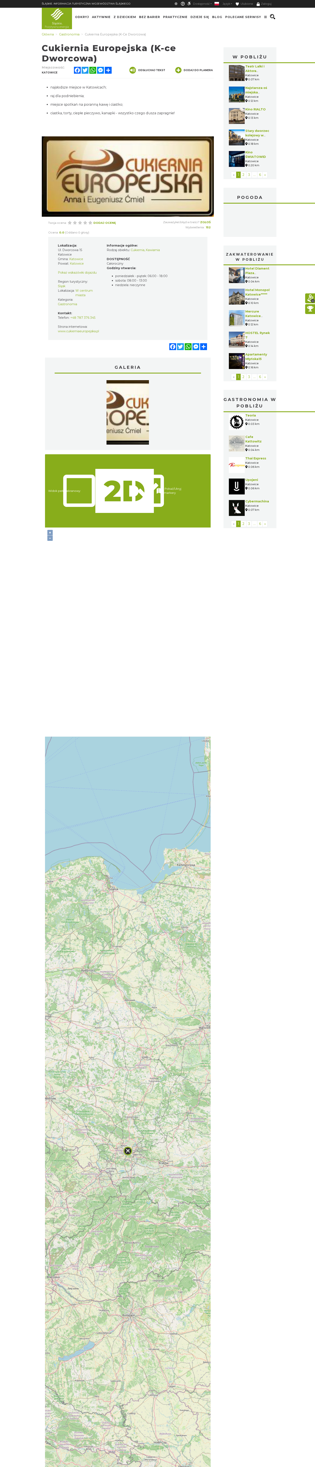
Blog (217, 16)
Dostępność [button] (201, 3)
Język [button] (226, 3)
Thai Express (255, 458)
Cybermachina (257, 501)
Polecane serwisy (243, 16)
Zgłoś (205, 222)
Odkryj (82, 16)
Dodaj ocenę (104, 222)
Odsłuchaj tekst (151, 70)
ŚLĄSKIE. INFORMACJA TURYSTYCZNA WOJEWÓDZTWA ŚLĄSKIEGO (86, 3)
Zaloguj (266, 3)
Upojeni (251, 480)
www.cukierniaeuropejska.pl (78, 331)
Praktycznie (175, 16)
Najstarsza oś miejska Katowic (256, 92)
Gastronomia (67, 304)
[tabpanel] (127, 413)
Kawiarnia (153, 250)
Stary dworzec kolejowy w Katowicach (257, 135)
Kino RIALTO (255, 109)
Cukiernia (137, 250)
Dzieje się (199, 16)
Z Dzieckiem (125, 16)
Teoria (250, 415)
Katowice (250, 221)
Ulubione (246, 3)
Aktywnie (101, 16)
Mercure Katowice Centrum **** (255, 316)
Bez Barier (149, 16)
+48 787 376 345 (82, 318)
